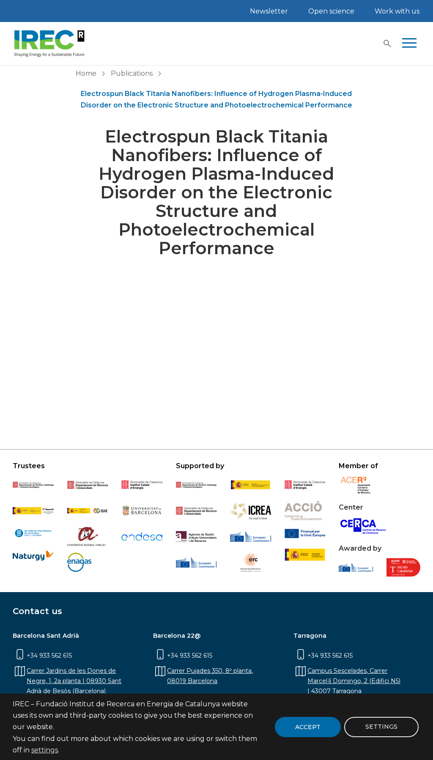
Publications (132, 73)
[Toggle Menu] (409, 43)
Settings (381, 726)
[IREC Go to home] (49, 43)
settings (44, 750)
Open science (331, 11)
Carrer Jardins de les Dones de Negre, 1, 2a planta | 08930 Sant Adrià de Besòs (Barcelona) (74, 681)
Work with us (397, 11)
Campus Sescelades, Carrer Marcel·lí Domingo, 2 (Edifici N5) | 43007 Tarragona (353, 681)
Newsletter (269, 11)
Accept (308, 727)
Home (86, 73)
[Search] (387, 43)
